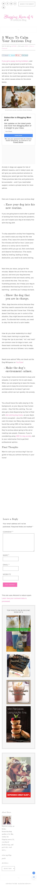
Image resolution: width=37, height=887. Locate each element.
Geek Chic (5, 847)
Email (6, 565)
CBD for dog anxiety (23, 436)
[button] (18, 29)
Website (7, 574)
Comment (8, 532)
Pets (26, 46)
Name (6, 555)
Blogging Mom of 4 (18, 18)
